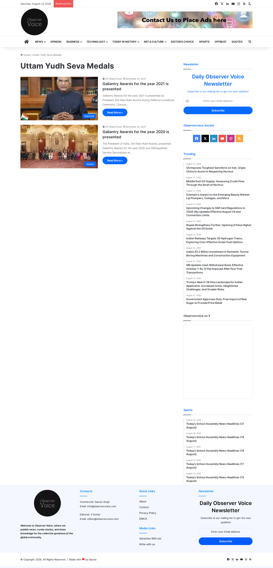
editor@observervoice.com (102, 518)
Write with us (147, 544)
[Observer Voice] (34, 22)
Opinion (55, 41)
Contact (144, 507)
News (39, 41)
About (142, 501)
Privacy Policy (147, 512)
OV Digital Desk (113, 78)
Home (26, 54)
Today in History (124, 41)
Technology (96, 41)
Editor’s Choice (182, 41)
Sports (204, 41)
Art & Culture (154, 41)
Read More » (115, 112)
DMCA (143, 518)
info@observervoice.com (101, 506)
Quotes (237, 41)
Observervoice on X (196, 316)
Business (72, 41)
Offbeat (220, 41)
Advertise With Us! (150, 538)
